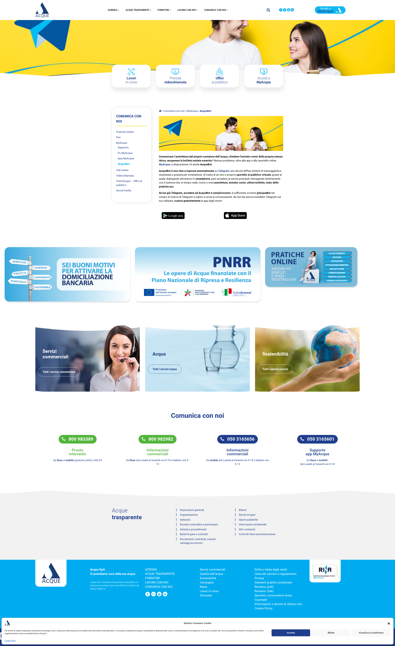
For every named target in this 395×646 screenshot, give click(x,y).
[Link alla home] (160, 110)
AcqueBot (123, 163)
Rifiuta (331, 633)
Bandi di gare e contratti (194, 534)
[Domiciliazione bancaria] (67, 274)
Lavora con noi (186, 10)
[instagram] (285, 10)
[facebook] (281, 10)
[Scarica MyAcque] (330, 9)
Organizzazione (189, 514)
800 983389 (79, 439)
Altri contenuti (247, 529)
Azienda (112, 10)
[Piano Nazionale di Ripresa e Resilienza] (197, 274)
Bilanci (243, 510)
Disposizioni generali (192, 510)
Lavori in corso (209, 591)
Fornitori (163, 10)
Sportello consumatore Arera (273, 595)
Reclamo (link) (264, 591)
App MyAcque (126, 158)
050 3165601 (319, 439)
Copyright (261, 599)
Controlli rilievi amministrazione (257, 534)
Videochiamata (125, 175)
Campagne (207, 582)
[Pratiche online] (328, 267)
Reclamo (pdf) (264, 587)
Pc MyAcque (125, 153)
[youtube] (288, 10)
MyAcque (192, 110)
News (203, 587)
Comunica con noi (215, 10)
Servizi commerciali (212, 569)
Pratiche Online (125, 131)
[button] (388, 623)
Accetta (291, 633)
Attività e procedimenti (193, 529)
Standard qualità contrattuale (273, 582)
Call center (122, 170)
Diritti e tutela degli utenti (271, 569)
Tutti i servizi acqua (165, 369)
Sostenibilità (208, 578)
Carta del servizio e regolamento (276, 574)
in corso (131, 80)
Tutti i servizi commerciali (59, 371)
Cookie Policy (10, 641)
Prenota (175, 80)
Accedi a (264, 80)
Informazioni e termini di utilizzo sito (278, 604)
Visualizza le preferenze (371, 633)
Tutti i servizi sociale (275, 369)
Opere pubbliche (248, 519)
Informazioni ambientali (252, 524)
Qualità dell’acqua (211, 574)
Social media (123, 190)
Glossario (206, 595)
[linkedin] (292, 10)
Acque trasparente (137, 10)
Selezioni (185, 519)
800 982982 (159, 439)
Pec (118, 137)
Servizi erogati (247, 514)
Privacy (259, 578)
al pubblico (220, 80)
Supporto (123, 147)
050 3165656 (239, 439)
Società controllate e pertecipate (199, 524)
